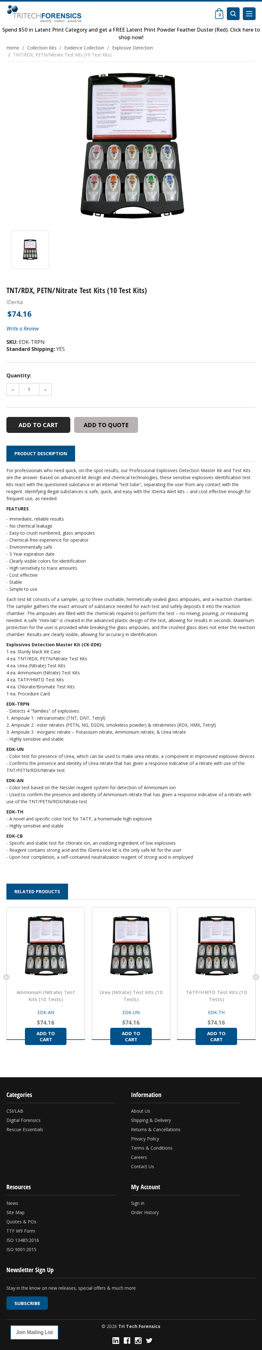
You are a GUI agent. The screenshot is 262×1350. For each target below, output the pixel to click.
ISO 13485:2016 (22, 1240)
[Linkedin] (115, 1340)
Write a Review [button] (22, 328)
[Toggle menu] (249, 13)
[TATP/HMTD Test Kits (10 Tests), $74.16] (216, 946)
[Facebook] (127, 1340)
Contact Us (142, 1166)
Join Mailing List (34, 1332)
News (12, 1203)
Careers (139, 1157)
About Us (140, 1111)
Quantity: (18, 375)
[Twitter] (149, 1340)
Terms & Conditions (152, 1148)
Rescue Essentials (24, 1129)
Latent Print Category (61, 29)
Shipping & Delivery (151, 1120)
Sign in (137, 1203)
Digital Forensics (23, 1120)
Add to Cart (45, 1036)
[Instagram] (138, 1340)
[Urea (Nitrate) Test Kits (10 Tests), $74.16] (131, 946)
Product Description (40, 453)
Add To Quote (106, 425)
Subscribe (27, 1303)
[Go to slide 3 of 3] (6, 977)
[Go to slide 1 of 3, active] (10, 1062)
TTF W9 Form (20, 1231)
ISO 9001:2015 (21, 1249)
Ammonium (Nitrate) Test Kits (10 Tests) (46, 995)
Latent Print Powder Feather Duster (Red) (176, 29)
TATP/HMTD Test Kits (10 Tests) (216, 995)
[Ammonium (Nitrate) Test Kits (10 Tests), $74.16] (45, 946)
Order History (145, 1212)
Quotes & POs (21, 1222)
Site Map (15, 1212)
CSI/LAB (14, 1111)
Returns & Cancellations (156, 1129)
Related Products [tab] (37, 891)
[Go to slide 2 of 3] (256, 977)
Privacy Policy (145, 1139)
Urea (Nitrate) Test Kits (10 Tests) (131, 995)
